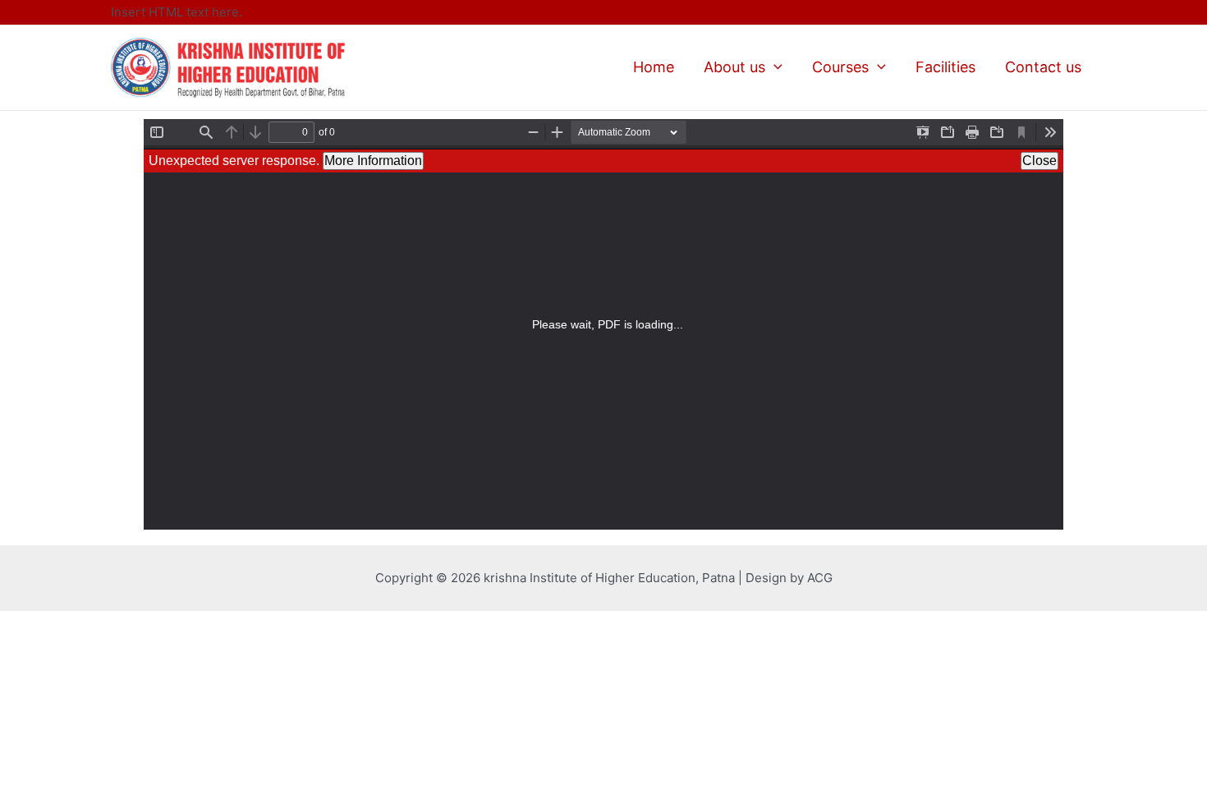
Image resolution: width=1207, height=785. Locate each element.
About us (734, 66)
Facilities (945, 66)
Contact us (1043, 66)
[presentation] (773, 66)
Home (653, 66)
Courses (840, 66)
